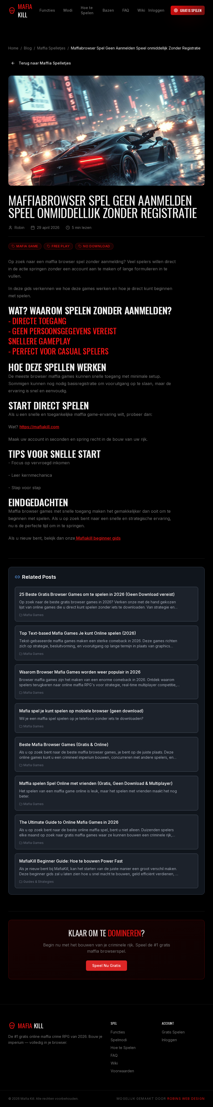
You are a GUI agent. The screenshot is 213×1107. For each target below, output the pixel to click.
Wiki (141, 10)
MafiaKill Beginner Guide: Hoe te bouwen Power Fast (71, 861)
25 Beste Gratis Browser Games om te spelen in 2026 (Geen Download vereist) (97, 594)
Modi (67, 10)
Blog (28, 48)
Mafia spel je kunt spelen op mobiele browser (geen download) (81, 710)
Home (13, 48)
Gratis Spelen (191, 10)
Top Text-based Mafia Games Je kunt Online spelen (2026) (77, 633)
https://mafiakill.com (39, 426)
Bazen (108, 10)
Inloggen (156, 10)
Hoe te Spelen (87, 10)
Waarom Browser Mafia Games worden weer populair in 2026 (80, 672)
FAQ (125, 10)
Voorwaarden (122, 1071)
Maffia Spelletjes (51, 48)
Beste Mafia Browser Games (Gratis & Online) (63, 744)
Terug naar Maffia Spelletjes (45, 63)
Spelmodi (119, 1040)
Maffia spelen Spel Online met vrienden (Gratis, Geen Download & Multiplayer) (95, 783)
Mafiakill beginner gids (98, 538)
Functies (47, 10)
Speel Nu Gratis (106, 965)
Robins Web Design (186, 1099)
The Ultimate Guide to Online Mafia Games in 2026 (68, 822)
